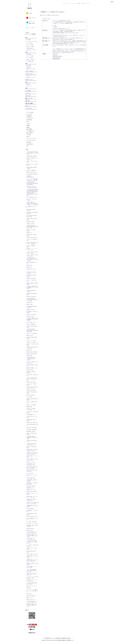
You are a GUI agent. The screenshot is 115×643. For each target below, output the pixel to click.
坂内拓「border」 (30, 304)
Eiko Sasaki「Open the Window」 (31, 372)
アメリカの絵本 (29, 43)
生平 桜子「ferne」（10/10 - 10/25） (32, 549)
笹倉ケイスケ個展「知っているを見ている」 (32, 159)
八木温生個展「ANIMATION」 (32, 156)
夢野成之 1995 (29, 406)
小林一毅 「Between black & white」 (32, 392)
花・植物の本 (29, 119)
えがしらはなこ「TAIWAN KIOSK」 (31, 384)
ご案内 (27, 149)
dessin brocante (30, 144)
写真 (26, 52)
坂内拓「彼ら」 (29, 232)
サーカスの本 (29, 114)
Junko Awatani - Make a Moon (32, 174)
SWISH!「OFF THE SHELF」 (32, 353)
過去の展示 (29, 587)
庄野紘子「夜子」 (30, 302)
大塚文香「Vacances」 (31, 309)
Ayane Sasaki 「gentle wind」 (32, 422)
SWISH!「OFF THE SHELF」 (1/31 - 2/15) (32, 574)
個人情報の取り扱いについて (49, 638)
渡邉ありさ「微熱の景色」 (31, 170)
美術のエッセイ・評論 (31, 68)
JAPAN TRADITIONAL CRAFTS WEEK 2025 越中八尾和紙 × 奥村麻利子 (32, 183)
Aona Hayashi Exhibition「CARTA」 (31, 291)
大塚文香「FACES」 (30, 369)
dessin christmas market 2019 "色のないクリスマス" (32, 388)
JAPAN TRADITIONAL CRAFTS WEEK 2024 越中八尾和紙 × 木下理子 (32, 226)
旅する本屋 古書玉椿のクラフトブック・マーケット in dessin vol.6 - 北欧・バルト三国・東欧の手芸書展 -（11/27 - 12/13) (32, 534)
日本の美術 (29, 65)
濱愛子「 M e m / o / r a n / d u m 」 (32, 162)
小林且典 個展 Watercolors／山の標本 (32, 480)
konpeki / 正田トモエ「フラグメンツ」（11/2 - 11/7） (32, 497)
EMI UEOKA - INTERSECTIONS (30, 176)
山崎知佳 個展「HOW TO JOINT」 (31, 420)
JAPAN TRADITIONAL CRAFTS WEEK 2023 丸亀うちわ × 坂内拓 (32, 259)
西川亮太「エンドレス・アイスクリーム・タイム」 (32, 249)
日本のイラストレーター (31, 75)
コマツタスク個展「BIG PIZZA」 (31, 246)
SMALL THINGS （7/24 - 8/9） (32, 554)
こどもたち (29, 123)
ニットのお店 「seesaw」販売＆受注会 (32, 546)
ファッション (28, 93)
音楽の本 (28, 84)
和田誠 (28, 127)
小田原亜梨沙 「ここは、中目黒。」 (32, 511)
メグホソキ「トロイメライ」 (32, 340)
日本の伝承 (29, 142)
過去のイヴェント (30, 597)
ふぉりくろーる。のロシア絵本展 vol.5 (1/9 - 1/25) (32, 577)
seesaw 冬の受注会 (30, 508)
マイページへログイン (71, 3)
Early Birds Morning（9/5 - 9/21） (31, 552)
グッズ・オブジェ (29, 108)
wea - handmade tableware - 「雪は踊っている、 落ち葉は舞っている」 (32, 542)
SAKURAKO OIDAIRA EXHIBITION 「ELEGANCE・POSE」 (32, 437)
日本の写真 (29, 54)
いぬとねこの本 (29, 117)
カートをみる (64, 3)
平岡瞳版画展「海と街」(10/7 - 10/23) (32, 506)
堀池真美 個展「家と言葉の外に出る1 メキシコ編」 (32, 450)
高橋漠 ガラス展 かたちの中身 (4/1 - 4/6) (32, 564)
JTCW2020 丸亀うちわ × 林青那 (32, 365)
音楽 (26, 82)
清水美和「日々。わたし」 (31, 489)
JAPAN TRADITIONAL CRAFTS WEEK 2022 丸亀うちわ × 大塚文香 (32, 299)
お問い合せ (83, 3)
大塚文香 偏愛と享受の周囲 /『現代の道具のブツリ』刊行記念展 (32, 153)
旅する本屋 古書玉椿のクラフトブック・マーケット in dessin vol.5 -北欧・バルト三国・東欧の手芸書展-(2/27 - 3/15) (32, 604)
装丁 (27, 145)
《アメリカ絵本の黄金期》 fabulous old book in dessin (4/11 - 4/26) (32, 570)
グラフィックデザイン (30, 71)
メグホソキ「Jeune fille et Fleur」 (31, 281)
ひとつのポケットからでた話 (32, 523)
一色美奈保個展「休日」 (31, 538)
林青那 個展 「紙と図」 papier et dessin (32, 526)
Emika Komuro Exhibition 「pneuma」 (31, 273)
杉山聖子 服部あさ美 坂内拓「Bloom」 (32, 168)
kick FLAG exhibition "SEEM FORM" (32, 338)
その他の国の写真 (30, 61)
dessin (25, 0)
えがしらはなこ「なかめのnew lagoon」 (32, 412)
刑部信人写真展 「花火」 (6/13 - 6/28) (32, 557)
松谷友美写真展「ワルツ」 (31, 414)
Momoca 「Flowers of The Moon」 (31, 447)
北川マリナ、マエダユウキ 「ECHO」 (31, 200)
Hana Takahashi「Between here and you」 (32, 216)
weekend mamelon (30, 528)
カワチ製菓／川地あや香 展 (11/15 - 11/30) (32, 583)
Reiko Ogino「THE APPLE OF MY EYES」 (32, 213)
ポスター (27, 105)
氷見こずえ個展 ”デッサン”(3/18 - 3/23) (31, 567)
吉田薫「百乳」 (29, 350)
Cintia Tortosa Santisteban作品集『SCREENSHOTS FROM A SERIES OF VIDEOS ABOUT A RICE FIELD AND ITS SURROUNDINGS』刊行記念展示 (32, 192)
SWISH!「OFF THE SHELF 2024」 (32, 219)
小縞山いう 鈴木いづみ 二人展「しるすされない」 (32, 255)
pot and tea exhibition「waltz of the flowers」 (32, 471)
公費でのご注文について (31, 599)
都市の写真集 (29, 129)
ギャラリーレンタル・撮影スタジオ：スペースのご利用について (32, 591)
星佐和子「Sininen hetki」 (31, 278)
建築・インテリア (29, 98)
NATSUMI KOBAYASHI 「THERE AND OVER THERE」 (31, 358)
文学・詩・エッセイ (29, 79)
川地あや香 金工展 (30, 221)
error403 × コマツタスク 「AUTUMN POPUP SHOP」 (32, 187)
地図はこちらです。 (69, 23)
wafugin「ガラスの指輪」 (31, 314)
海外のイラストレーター (31, 77)
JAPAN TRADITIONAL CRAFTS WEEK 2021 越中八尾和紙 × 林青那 (32, 330)
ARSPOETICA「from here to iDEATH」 (32, 312)
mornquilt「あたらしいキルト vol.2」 (32, 417)
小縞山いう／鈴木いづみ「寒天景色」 (32, 345)
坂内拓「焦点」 (29, 267)
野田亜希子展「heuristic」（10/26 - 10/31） (31, 500)
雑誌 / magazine (30, 132)
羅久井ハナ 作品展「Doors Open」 (31, 434)
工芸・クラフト (28, 95)
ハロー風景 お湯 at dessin (32, 521)
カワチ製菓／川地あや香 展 (32, 429)
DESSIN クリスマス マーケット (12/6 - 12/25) (32, 580)
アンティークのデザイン (31, 140)
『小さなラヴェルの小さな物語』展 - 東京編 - (32, 252)
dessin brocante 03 (30, 316)
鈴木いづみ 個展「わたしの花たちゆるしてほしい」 (32, 459)
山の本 (28, 136)
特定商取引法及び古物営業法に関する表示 (63, 638)
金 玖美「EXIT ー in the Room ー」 (32, 375)
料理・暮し (28, 100)
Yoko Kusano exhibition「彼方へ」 (32, 425)
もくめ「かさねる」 (30, 473)
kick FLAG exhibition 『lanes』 (32, 516)
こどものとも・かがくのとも (32, 41)
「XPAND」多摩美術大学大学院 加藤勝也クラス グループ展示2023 (32, 287)
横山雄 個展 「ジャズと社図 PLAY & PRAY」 (32, 483)
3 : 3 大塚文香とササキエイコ (32, 197)
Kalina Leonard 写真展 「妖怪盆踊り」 (32, 399)
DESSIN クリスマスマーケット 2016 (32, 494)
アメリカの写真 (29, 57)
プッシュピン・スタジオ (31, 138)
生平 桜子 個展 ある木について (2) (32, 519)
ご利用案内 (78, 3)
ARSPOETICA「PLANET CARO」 (31, 276)
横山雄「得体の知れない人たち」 (32, 263)
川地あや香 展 (29, 355)
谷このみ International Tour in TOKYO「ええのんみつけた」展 (32, 379)
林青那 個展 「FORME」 (31, 431)
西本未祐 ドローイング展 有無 (32, 165)
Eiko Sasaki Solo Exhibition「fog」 (32, 441)
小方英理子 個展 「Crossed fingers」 (32, 514)
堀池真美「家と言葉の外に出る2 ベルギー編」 (32, 348)
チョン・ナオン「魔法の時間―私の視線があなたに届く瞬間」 (32, 180)
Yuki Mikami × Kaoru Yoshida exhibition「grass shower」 (32, 453)
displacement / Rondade (31, 390)
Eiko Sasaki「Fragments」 (32, 296)
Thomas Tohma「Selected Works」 (31, 235)
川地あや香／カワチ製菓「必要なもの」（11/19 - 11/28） (32, 503)
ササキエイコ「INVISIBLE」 (32, 333)
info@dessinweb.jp (56, 58)
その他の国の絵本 (30, 48)
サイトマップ (88, 3)
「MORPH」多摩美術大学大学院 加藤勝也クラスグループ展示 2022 (32, 319)
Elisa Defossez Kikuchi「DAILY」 (31, 210)
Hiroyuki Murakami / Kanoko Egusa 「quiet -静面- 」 (32, 467)
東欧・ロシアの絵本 (30, 46)
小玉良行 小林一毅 (30, 223)
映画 (26, 88)
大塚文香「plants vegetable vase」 (32, 327)
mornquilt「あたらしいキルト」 (32, 270)
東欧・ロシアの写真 (30, 59)
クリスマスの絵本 (30, 112)
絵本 (26, 37)
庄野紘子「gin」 (30, 265)
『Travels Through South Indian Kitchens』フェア (31, 444)
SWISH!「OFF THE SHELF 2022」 (32, 294)
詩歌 (27, 121)
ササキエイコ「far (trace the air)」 (32, 240)
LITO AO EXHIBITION (31, 324)
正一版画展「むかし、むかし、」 (31, 207)
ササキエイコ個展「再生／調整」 (32, 402)
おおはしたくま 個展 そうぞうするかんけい (32, 362)
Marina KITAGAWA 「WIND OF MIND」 (32, 284)
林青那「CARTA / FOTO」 (31, 382)
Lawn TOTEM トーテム (31, 322)
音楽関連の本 (29, 116)
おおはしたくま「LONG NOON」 (31, 230)
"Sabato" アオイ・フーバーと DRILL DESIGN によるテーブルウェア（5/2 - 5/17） (32, 560)
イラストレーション (29, 73)
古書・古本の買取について (31, 595)
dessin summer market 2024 (32, 237)
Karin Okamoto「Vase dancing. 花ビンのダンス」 (32, 464)
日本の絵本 (29, 39)
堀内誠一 (28, 125)
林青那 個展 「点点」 (30, 487)
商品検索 (27, 32)
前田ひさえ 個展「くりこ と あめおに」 (32, 456)
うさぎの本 (29, 134)
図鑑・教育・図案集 (29, 103)
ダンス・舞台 (28, 90)
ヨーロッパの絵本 (30, 44)
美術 (26, 63)
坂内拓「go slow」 (30, 335)
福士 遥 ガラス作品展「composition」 (31, 409)
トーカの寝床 (29, 396)
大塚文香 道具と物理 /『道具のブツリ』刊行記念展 (32, 243)
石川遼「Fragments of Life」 (32, 172)
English (112, 1)
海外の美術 (29, 67)
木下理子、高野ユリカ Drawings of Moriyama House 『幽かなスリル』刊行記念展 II (32, 203)
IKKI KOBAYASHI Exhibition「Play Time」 (32, 307)
